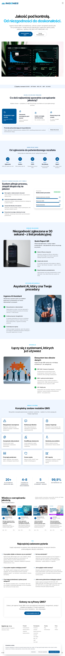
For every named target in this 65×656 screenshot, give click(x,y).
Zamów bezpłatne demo (25, 34)
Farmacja (35, 629)
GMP (34, 640)
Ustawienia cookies (5, 629)
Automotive (36, 633)
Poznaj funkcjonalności (40, 34)
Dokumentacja (47, 629)
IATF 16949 (36, 636)
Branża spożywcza (37, 631)
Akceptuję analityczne (54, 651)
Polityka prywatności (6, 628)
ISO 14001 (36, 642)
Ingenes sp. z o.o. (7, 626)
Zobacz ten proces (54, 129)
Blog (45, 627)
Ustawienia (33, 651)
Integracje (25, 631)
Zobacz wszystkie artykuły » (8, 502)
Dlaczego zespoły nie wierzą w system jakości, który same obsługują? (9, 522)
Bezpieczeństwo (26, 633)
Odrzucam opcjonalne (42, 651)
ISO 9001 (35, 634)
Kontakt (56, 629)
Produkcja (35, 627)
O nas (56, 627)
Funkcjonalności (26, 627)
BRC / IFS (35, 638)
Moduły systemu (26, 629)
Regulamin (12, 628)
